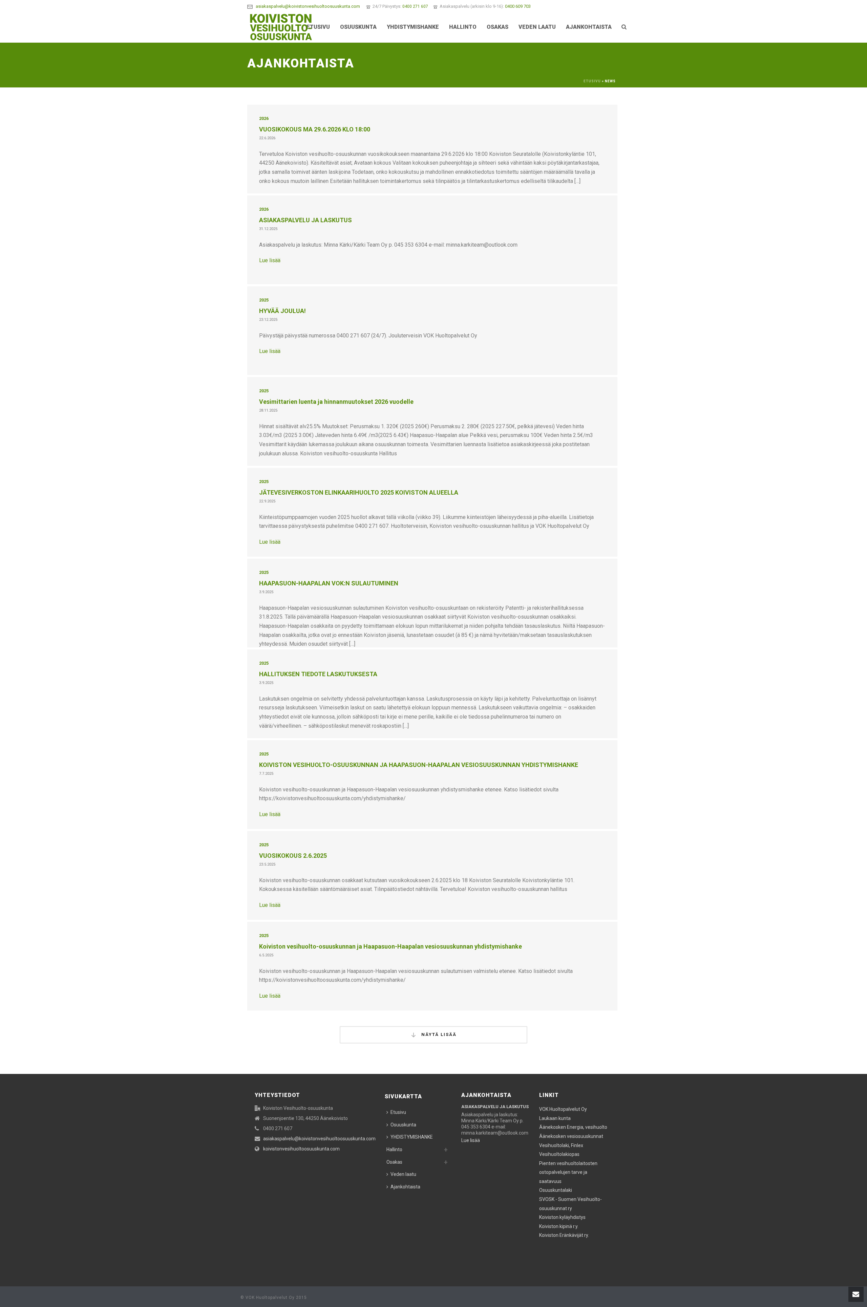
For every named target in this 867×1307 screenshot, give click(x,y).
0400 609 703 (518, 6)
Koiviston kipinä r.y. (558, 1226)
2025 (264, 300)
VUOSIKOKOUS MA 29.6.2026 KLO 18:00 (314, 129)
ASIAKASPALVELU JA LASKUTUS (305, 220)
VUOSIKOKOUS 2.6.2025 (293, 855)
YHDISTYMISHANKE (413, 27)
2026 (264, 118)
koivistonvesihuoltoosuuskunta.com (301, 1149)
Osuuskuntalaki (555, 1190)
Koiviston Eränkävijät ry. (564, 1235)
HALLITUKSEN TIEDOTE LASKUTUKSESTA (318, 674)
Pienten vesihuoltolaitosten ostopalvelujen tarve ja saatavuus (568, 1172)
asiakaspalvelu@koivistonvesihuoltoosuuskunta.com (308, 6)
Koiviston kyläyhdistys (562, 1217)
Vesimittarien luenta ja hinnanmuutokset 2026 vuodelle (336, 401)
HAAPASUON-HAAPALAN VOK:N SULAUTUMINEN (328, 583)
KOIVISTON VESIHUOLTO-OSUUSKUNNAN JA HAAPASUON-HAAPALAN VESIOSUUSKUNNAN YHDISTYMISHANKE (418, 764)
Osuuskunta (358, 27)
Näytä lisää (438, 1034)
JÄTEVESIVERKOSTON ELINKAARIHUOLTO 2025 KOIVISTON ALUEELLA (358, 492)
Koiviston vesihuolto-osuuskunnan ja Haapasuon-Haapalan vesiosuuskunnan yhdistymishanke (390, 946)
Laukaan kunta (555, 1118)
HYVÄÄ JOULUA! (282, 310)
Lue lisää (269, 260)
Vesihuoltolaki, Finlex (561, 1145)
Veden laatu (537, 27)
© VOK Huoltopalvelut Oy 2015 (273, 1297)
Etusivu (318, 27)
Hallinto (463, 27)
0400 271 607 (415, 6)
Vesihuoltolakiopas (559, 1154)
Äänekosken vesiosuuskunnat (571, 1136)
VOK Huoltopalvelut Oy (563, 1109)
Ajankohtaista (589, 27)
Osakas (497, 27)
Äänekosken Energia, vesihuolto (573, 1127)
